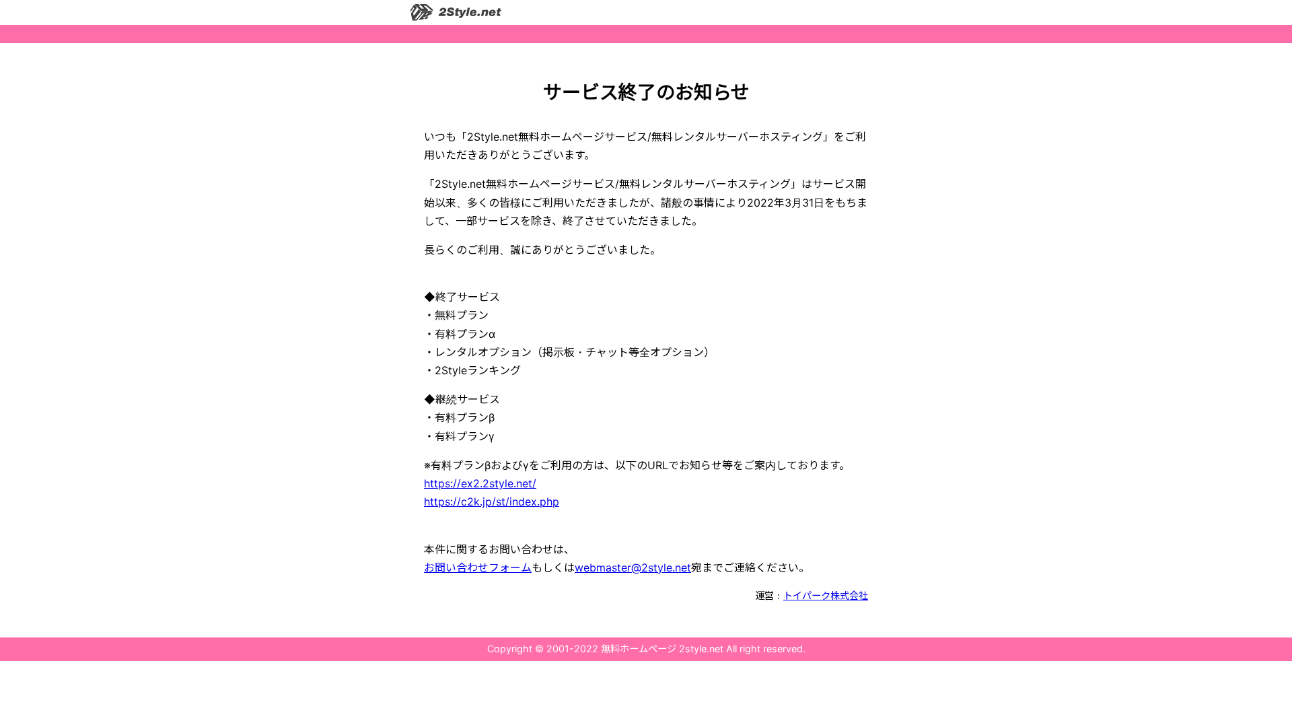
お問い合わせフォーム (478, 567)
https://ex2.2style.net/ (480, 483)
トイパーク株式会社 (825, 595)
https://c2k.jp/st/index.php (491, 501)
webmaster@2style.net (633, 567)
